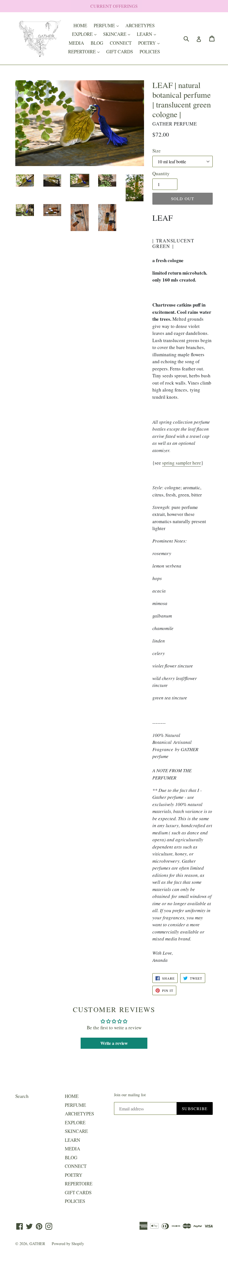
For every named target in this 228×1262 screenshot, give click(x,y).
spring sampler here (181, 463)
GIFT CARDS (119, 51)
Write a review (114, 1043)
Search (22, 1096)
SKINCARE (118, 34)
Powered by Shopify (68, 1243)
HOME (80, 25)
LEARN (148, 34)
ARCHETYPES (140, 25)
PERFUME (108, 25)
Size (156, 150)
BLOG (97, 43)
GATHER (37, 1243)
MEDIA (76, 43)
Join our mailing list (130, 1095)
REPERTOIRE (85, 51)
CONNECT (121, 43)
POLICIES (150, 51)
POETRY (150, 42)
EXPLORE (85, 34)
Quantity (161, 173)
